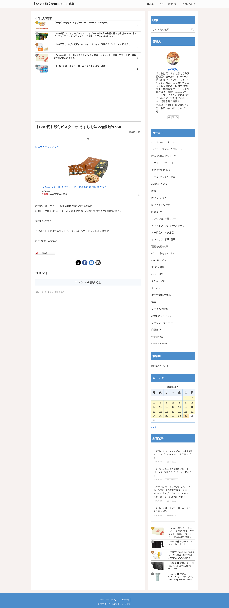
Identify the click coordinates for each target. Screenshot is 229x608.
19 (166, 411)
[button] (98, 262)
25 (160, 416)
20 (173, 411)
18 (160, 411)
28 (179, 416)
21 (179, 411)
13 (173, 407)
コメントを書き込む (88, 282)
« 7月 (154, 427)
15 (185, 407)
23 (192, 411)
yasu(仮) (173, 69)
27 (173, 416)
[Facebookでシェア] (84, 262)
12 (166, 407)
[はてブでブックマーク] (91, 262)
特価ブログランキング (47, 147)
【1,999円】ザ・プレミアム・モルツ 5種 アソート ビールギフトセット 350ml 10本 (173, 454)
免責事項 (125, 600)
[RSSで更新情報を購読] (177, 117)
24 (154, 416)
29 (185, 416)
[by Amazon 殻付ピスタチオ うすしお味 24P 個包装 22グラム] (88, 170)
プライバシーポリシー (109, 600)
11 (160, 407)
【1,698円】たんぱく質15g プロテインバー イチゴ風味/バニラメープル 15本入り (172, 472)
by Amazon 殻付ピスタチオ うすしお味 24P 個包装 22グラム (74, 187)
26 (166, 416)
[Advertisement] (88, 98)
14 (179, 407)
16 (192, 407)
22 (185, 411)
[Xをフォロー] (173, 117)
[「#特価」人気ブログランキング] (45, 253)
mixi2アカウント (160, 365)
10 (154, 407)
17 (154, 411)
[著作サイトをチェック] (169, 117)
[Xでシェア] (78, 262)
